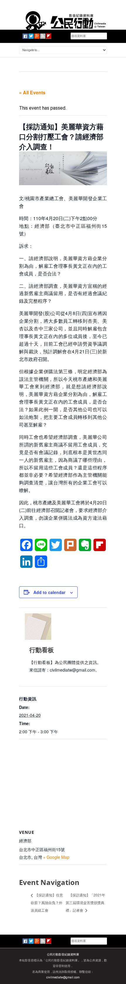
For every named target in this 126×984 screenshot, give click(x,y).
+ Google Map (56, 857)
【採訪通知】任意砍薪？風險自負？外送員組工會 (47, 902)
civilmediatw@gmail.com (63, 977)
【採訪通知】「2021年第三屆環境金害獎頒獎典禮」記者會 (85, 902)
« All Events (32, 92)
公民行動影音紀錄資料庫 (63, 954)
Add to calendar (49, 592)
